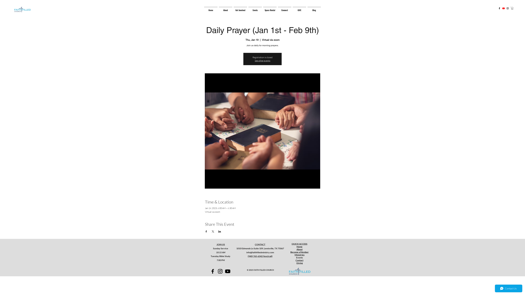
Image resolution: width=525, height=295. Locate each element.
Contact (299, 260)
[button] (512, 8)
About (300, 249)
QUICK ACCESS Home (299, 245)
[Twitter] (503, 8)
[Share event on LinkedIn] (219, 231)
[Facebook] (499, 8)
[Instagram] (507, 8)
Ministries (299, 254)
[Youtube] (228, 271)
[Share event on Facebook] (206, 231)
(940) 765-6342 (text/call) (260, 256)
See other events (262, 60)
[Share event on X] (213, 231)
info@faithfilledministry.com (260, 252)
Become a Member (299, 252)
